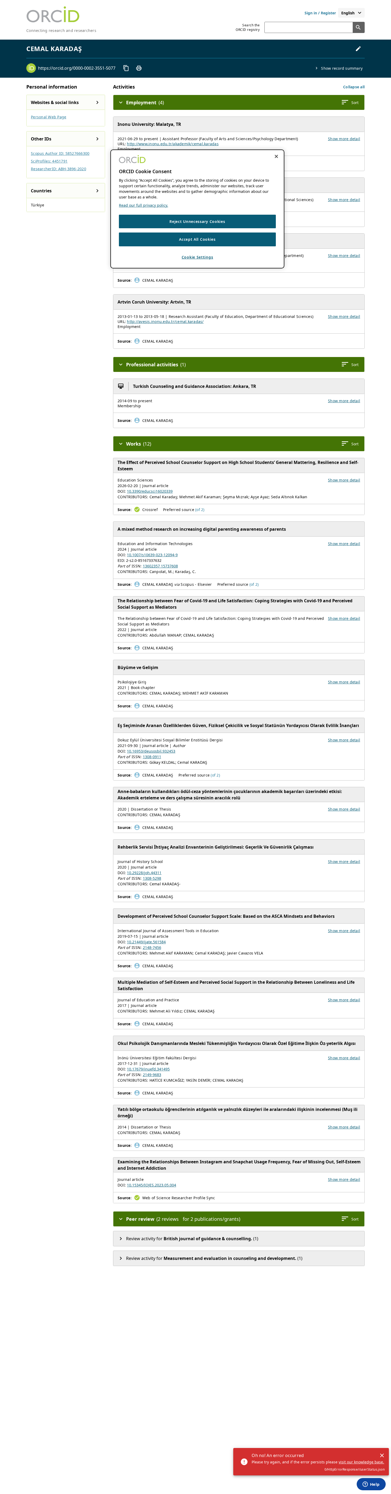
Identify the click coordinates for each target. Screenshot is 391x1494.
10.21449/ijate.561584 (146, 941)
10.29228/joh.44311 (144, 872)
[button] (354, 86)
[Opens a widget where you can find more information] (371, 1484)
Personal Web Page (48, 116)
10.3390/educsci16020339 (150, 491)
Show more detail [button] (344, 138)
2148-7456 (152, 947)
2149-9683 (152, 1074)
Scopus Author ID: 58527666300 (60, 153)
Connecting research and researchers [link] (61, 30)
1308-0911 (152, 756)
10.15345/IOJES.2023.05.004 (151, 1185)
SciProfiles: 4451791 (49, 161)
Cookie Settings (197, 257)
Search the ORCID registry (248, 27)
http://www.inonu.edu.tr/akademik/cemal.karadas (173, 143)
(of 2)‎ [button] (200, 509)
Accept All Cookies (197, 239)
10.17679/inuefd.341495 (148, 1069)
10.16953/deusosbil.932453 (151, 751)
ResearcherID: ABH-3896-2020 (58, 168)
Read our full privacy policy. (143, 205)
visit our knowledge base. (361, 1461)
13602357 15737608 (160, 565)
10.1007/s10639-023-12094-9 (152, 554)
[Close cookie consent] (276, 156)
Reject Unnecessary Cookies (197, 221)
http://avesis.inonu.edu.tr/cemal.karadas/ (165, 321)
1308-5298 (152, 878)
